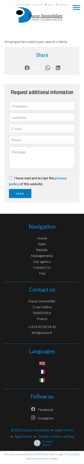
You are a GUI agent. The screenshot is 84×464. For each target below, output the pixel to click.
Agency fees (23, 436)
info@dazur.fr (42, 332)
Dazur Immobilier (42, 301)
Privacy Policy (72, 454)
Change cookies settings (56, 436)
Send (20, 193)
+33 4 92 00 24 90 (42, 326)
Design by (48, 443)
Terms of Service (41, 458)
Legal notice (63, 430)
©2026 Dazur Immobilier (30, 430)
